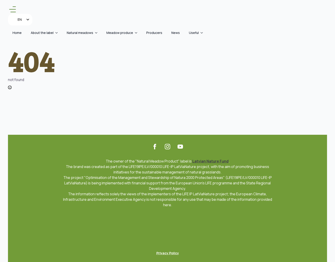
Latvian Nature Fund (210, 161)
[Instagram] (167, 147)
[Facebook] (155, 147)
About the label (42, 33)
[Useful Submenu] (203, 33)
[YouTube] (180, 147)
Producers (154, 33)
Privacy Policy (167, 253)
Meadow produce (119, 33)
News (175, 33)
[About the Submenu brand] (58, 33)
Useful (194, 33)
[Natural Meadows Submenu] (97, 33)
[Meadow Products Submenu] (137, 33)
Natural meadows (80, 33)
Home (17, 33)
